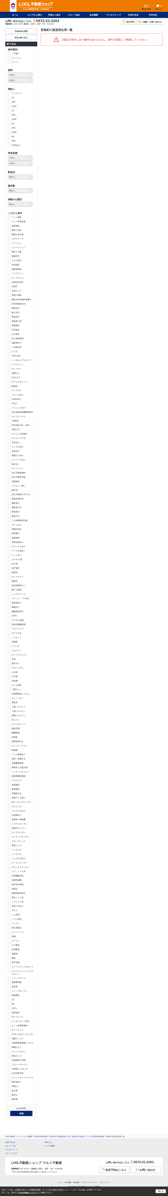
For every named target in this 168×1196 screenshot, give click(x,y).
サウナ (15, 910)
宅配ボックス (17, 1038)
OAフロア (16, 377)
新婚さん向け (17, 455)
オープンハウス (18, 416)
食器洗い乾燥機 (18, 819)
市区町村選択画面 (41, 1136)
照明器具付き (17, 741)
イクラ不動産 (50, 1146)
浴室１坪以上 (17, 906)
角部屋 (15, 1099)
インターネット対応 (20, 1021)
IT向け (14, 403)
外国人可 (16, 429)
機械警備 (16, 733)
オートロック (17, 1030)
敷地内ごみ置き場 (19, 767)
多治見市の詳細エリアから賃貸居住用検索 (88, 1136)
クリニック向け (18, 408)
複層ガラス (17, 1047)
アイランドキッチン (20, 837)
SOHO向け (17, 399)
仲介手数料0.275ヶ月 (21, 494)
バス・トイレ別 (18, 871)
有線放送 (16, 1012)
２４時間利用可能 (19, 520)
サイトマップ (105, 1182)
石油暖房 (16, 949)
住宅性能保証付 (18, 304)
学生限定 (16, 330)
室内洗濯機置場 (18, 624)
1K (13, 97)
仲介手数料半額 (18, 477)
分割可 (15, 286)
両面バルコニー (18, 715)
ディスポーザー (18, 832)
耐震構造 (16, 789)
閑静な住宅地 (17, 234)
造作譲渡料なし (18, 585)
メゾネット (17, 637)
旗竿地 (15, 490)
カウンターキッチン (20, 867)
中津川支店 (133, 15)
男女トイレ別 (17, 897)
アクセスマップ (11, 1150)
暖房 (14, 958)
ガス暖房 (16, 945)
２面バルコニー (18, 707)
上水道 (15, 672)
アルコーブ (17, 780)
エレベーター (17, 698)
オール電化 (17, 685)
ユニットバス (17, 932)
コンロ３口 (17, 854)
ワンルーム (17, 93)
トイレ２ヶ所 (17, 902)
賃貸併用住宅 (17, 499)
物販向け (16, 607)
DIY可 (14, 616)
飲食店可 (16, 317)
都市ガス (16, 663)
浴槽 (14, 936)
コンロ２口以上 (18, 811)
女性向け (16, 451)
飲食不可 (16, 516)
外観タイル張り (18, 798)
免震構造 (16, 785)
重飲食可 (16, 503)
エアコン (16, 941)
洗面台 (15, 889)
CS (13, 999)
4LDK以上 (16, 145)
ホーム (15, 15)
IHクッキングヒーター (21, 802)
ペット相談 (17, 217)
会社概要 (94, 15)
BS (13, 1004)
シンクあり (17, 555)
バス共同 (16, 915)
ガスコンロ (17, 806)
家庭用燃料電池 (18, 776)
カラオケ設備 (17, 620)
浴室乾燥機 (17, 880)
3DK (13, 128)
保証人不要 (17, 252)
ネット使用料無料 (19, 1025)
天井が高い (17, 356)
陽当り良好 (17, 230)
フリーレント (17, 364)
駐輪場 (15, 750)
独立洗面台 (17, 928)
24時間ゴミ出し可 (20, 1069)
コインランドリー (19, 746)
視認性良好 (17, 529)
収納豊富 (16, 995)
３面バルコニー (18, 711)
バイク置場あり (18, 754)
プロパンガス (17, 668)
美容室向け (17, 603)
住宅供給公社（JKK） (21, 425)
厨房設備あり (17, 542)
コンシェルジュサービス (22, 1077)
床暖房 (15, 954)
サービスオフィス (19, 382)
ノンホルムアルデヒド (21, 360)
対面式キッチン (18, 828)
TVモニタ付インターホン (23, 1034)
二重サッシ (17, 689)
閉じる (160, 1191)
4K (13, 136)
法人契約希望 (17, 338)
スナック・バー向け (20, 598)
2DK (13, 115)
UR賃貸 (15, 421)
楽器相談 (16, 226)
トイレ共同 (17, 919)
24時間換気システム (21, 694)
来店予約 (130, 22)
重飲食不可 (17, 507)
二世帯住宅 (17, 347)
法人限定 (16, 334)
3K (13, 123)
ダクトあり (17, 525)
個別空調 (16, 728)
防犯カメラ (17, 1056)
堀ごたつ (16, 720)
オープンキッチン (19, 863)
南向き (15, 1095)
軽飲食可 (16, 512)
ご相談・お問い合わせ (151, 22)
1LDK (14, 106)
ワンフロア (17, 390)
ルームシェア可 (18, 438)
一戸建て (16, 53)
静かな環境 (17, 590)
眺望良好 (16, 308)
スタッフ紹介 (74, 15)
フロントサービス (19, 1064)
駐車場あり (17, 1082)
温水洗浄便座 (17, 884)
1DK (13, 102)
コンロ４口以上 (18, 858)
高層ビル (16, 373)
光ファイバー (17, 1017)
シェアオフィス (18, 594)
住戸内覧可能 (17, 1073)
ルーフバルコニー (19, 655)
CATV (14, 1008)
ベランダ (16, 646)
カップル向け (17, 447)
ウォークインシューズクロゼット (22, 971)
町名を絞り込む (21, 38)
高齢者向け (17, 343)
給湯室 (15, 737)
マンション (17, 58)
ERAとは (48, 1142)
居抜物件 (16, 481)
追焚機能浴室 (17, 876)
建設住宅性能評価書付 (21, 299)
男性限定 (16, 325)
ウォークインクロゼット (22, 967)
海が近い (16, 464)
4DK (13, 141)
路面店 (15, 581)
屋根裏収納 (17, 982)
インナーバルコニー (20, 772)
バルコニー (17, 650)
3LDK (14, 132)
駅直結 (15, 386)
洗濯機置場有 (17, 763)
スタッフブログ (11, 1153)
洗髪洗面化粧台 (18, 893)
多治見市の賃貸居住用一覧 (59, 1136)
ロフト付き (17, 633)
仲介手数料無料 (18, 473)
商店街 (15, 572)
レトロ (15, 351)
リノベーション (18, 247)
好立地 (15, 564)
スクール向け (17, 395)
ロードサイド (17, 577)
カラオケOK (17, 559)
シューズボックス (19, 991)
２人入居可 (17, 260)
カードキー (17, 369)
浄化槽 (15, 681)
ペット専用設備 (18, 221)
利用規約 (76, 1182)
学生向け (16, 442)
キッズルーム (17, 278)
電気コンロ (17, 845)
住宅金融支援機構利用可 (22, 412)
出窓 (14, 659)
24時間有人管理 (19, 1060)
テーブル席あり (18, 551)
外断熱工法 (17, 793)
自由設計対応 (17, 282)
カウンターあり (18, 546)
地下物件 (16, 568)
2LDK (14, 119)
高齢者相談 (17, 269)
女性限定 (16, 265)
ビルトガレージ (18, 724)
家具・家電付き (18, 759)
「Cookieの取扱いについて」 (27, 1193)
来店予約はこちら (116, 1169)
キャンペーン (17, 468)
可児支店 (153, 15)
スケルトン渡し (18, 486)
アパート (16, 62)
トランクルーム (18, 978)
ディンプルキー (18, 1051)
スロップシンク (18, 841)
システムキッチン (19, 824)
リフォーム (17, 243)
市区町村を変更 (21, 31)
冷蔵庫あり (17, 815)
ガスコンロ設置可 (19, 434)
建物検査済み (17, 611)
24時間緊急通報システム (22, 1043)
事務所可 (16, 256)
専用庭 (15, 642)
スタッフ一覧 (10, 1146)
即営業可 (16, 533)
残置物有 (16, 538)
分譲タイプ (17, 291)
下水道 (15, 676)
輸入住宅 (16, 312)
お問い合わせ (10, 1142)
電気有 (15, 702)
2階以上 (15, 1086)
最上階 (15, 1090)
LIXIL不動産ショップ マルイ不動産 (18, 1136)
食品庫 (15, 986)
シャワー (16, 923)
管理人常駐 (17, 295)
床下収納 (16, 962)
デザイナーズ (17, 239)
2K (13, 110)
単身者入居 (17, 321)
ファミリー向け (18, 460)
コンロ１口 (17, 850)
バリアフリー (17, 273)
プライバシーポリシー (89, 1182)
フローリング (17, 629)
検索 (21, 1113)
